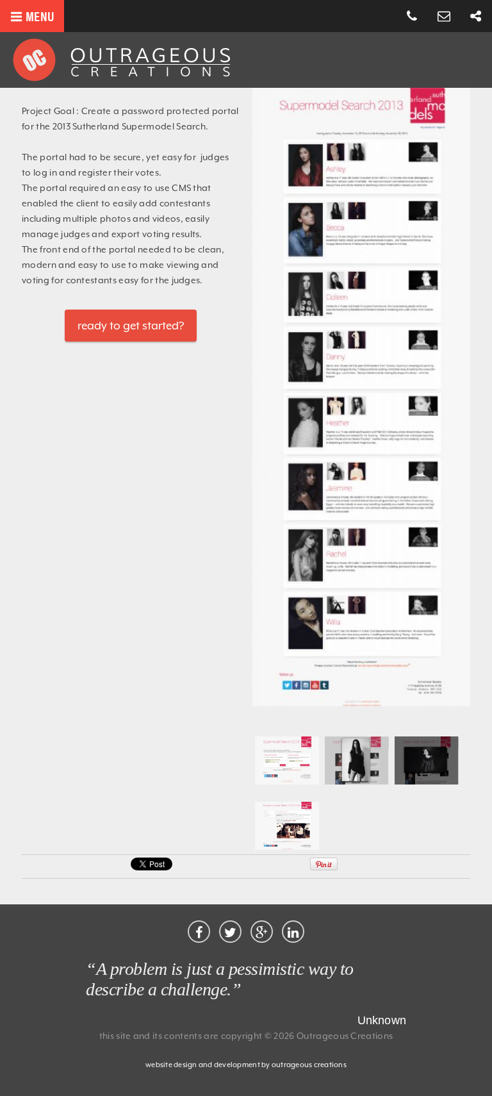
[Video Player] (427, 781)
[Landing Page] (287, 847)
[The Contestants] (361, 703)
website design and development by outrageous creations (246, 1065)
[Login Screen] (287, 781)
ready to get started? (131, 325)
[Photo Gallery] (357, 781)
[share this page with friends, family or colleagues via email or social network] (476, 16)
